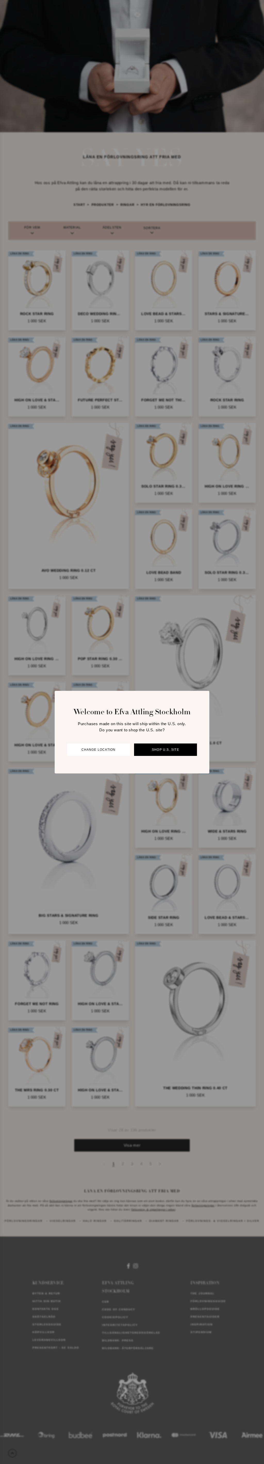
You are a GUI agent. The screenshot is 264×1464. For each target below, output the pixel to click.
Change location (98, 749)
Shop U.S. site (165, 749)
